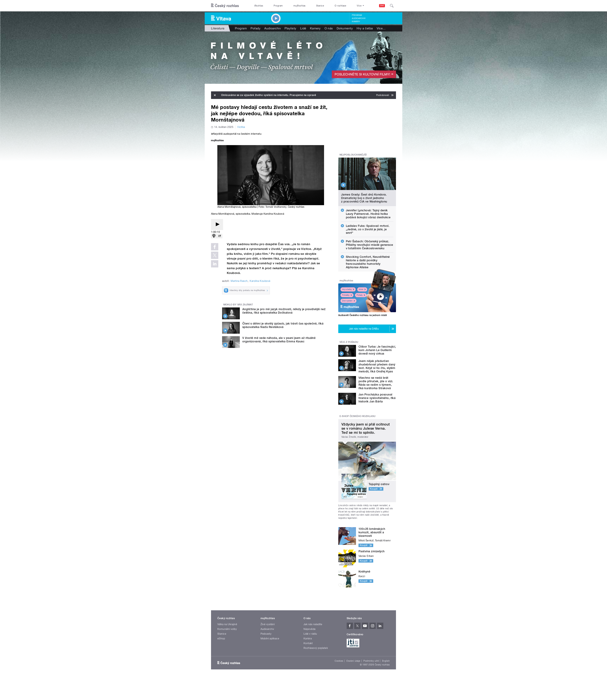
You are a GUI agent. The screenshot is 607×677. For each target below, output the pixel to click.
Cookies (339, 661)
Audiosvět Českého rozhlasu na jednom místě (362, 315)
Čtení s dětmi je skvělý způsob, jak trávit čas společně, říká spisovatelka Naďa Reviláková (282, 325)
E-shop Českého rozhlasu (358, 416)
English (386, 661)
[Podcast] (214, 236)
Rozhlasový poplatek (316, 647)
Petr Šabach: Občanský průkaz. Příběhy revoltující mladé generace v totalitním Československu (369, 245)
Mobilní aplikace (270, 638)
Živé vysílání (347, 301)
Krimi (361, 289)
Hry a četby (347, 289)
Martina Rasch (239, 280)
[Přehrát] (217, 224)
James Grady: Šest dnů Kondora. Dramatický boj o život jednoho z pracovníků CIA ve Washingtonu (364, 198)
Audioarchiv (358, 18)
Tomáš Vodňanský (275, 206)
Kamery (356, 21)
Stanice (320, 5)
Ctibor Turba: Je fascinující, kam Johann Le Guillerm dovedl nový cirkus (377, 350)
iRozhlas (258, 5)
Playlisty (290, 28)
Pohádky (345, 295)
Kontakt (308, 643)
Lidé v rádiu (310, 633)
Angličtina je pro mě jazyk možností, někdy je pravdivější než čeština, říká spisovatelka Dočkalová (283, 310)
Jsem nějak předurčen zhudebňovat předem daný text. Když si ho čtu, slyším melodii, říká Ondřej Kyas (377, 366)
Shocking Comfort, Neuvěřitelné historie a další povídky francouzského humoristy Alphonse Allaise (368, 262)
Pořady (256, 28)
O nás (329, 28)
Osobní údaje (353, 661)
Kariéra (308, 638)
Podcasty (266, 633)
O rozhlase (340, 5)
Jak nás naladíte (313, 624)
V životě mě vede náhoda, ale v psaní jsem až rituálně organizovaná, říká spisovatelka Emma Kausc (279, 339)
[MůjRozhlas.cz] (217, 140)
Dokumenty (345, 28)
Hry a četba (365, 28)
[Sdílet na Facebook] (214, 246)
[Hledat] (391, 5)
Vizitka (241, 127)
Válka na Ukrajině (227, 624)
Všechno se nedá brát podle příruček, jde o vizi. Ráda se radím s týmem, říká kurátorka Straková (376, 383)
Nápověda (310, 629)
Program (278, 5)
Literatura (217, 28)
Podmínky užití (371, 661)
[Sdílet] (219, 236)
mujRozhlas (299, 5)
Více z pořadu (349, 342)
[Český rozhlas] (225, 5)
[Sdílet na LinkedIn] (214, 263)
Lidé (303, 28)
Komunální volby (227, 629)
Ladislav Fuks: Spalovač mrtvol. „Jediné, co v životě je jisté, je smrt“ (367, 229)
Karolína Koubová (260, 280)
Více (381, 28)
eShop (221, 638)
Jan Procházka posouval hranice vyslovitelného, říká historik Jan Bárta (377, 398)
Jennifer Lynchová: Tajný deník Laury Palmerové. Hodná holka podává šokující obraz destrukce (368, 214)
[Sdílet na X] (214, 255)
